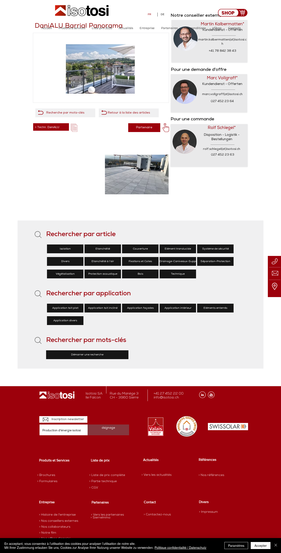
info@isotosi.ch (166, 397)
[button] (71, 28)
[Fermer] (275, 545)
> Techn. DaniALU (47, 127)
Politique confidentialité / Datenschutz (180, 547)
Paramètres (236, 545)
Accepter (260, 545)
